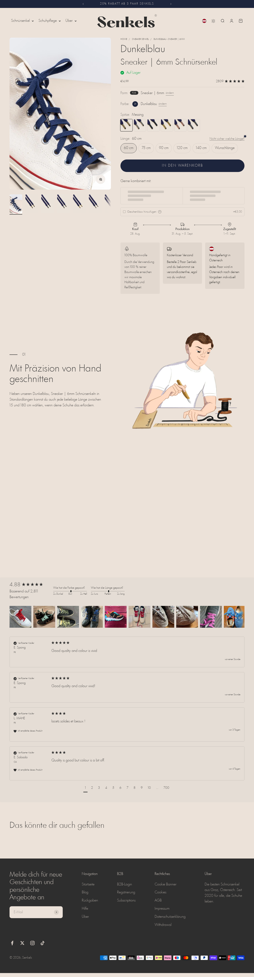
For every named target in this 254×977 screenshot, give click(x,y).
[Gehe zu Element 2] (31, 204)
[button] (20, 617)
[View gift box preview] (159, 211)
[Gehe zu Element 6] (95, 204)
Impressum (162, 909)
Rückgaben (90, 901)
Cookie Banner (165, 884)
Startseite (88, 884)
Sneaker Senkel (140, 39)
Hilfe (85, 909)
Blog (85, 892)
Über (69, 21)
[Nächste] (171, 4)
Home (123, 39)
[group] (30, 584)
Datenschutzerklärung (170, 917)
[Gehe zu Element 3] (47, 204)
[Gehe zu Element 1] (16, 204)
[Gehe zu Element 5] (79, 204)
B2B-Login (124, 884)
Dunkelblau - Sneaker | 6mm (169, 39)
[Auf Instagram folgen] (32, 943)
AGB (158, 901)
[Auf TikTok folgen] (42, 943)
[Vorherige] (83, 4)
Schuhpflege (47, 21)
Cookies (160, 892)
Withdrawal (163, 925)
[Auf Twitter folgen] (22, 943)
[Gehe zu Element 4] (63, 204)
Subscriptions (126, 901)
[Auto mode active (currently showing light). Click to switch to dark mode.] (213, 21)
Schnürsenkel (20, 21)
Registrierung (126, 892)
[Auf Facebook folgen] (12, 943)
